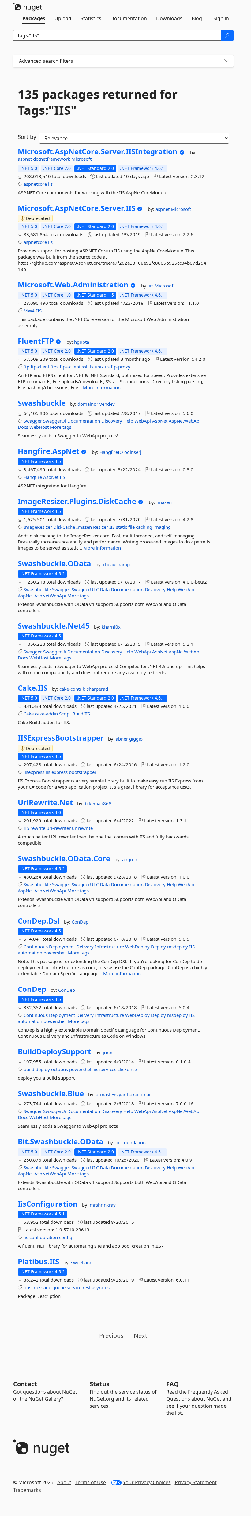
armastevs (107, 1094)
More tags (60, 427)
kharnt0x (111, 627)
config (65, 1237)
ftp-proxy (120, 367)
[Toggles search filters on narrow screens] (227, 61)
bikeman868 (98, 803)
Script (65, 714)
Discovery (111, 421)
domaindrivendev (96, 404)
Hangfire (33, 477)
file (131, 527)
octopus (59, 1069)
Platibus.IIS (38, 1261)
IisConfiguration (48, 1203)
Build (77, 714)
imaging (162, 527)
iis (50, 184)
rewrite (37, 828)
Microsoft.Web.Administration (73, 284)
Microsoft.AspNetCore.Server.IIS (76, 208)
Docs (23, 427)
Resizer (100, 527)
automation (30, 953)
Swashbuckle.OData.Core (64, 858)
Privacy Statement (196, 1482)
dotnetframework (52, 159)
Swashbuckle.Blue (51, 1093)
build (29, 1069)
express (59, 772)
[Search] (227, 35)
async (98, 1287)
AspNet (159, 421)
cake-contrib (73, 689)
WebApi (142, 421)
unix (99, 367)
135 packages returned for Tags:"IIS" (98, 102)
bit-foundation (130, 1142)
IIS (39, 311)
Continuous (36, 946)
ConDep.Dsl (39, 920)
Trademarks (27, 1490)
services (107, 1069)
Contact (25, 1384)
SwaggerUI (83, 589)
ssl (84, 367)
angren (129, 859)
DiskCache (64, 527)
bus (27, 1287)
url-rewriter (59, 828)
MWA (29, 311)
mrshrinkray (103, 1205)
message (41, 1287)
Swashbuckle (42, 403)
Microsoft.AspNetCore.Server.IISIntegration (98, 151)
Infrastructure (109, 946)
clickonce (127, 1069)
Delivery (85, 946)
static (121, 527)
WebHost (39, 427)
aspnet (25, 159)
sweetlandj (82, 1262)
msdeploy (177, 946)
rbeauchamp (116, 564)
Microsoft (81, 159)
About (64, 1482)
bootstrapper (82, 772)
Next (140, 1335)
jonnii (109, 1052)
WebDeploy (137, 946)
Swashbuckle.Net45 (54, 625)
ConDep (80, 922)
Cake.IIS (32, 688)
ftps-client (70, 367)
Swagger (33, 421)
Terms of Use (90, 1482)
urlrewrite (82, 828)
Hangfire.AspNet (48, 451)
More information (102, 387)
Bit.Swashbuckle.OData (60, 1141)
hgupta (81, 342)
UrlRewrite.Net (45, 802)
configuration (43, 1237)
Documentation (83, 421)
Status (99, 1384)
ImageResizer (38, 527)
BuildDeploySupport (54, 1051)
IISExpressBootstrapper (61, 737)
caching (144, 527)
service (74, 1287)
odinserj (132, 452)
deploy (43, 1069)
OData (103, 589)
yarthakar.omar (135, 1094)
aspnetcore (35, 184)
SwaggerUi (54, 421)
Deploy (158, 946)
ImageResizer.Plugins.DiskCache (77, 501)
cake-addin (46, 714)
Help (128, 421)
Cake (29, 714)
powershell (55, 953)
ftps (54, 367)
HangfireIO (111, 452)
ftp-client (40, 367)
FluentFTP (36, 341)
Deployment (62, 946)
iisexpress (34, 772)
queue (59, 1287)
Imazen (84, 527)
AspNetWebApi (184, 421)
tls (90, 367)
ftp (26, 367)
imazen (164, 502)
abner (122, 739)
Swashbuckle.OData (54, 563)
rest (87, 1287)
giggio (136, 739)
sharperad (97, 689)
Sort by (27, 136)
